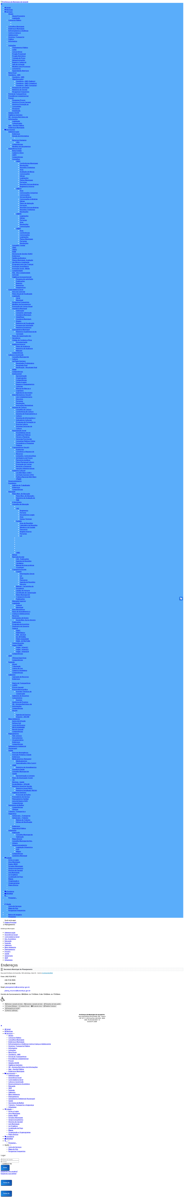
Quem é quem (21, 382)
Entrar (5, 1167)
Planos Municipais (26, 180)
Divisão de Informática (20, 136)
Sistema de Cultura (19, 407)
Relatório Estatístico (23, 327)
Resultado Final (21, 365)
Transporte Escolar (19, 569)
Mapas (18, 851)
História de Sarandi (15, 870)
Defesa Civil (16, 723)
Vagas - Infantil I (22, 647)
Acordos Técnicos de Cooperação (24, 692)
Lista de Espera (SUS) (20, 801)
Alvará (10, 14)
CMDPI (18, 228)
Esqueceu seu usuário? (9, 1171)
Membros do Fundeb (27, 527)
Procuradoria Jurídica (20, 689)
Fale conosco (17, 736)
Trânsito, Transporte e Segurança (21, 1105)
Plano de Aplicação (27, 203)
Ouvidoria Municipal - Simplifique (24, 316)
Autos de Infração (19, 721)
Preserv (7, 951)
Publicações (20, 281)
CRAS (14, 247)
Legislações (24, 178)
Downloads (16, 111)
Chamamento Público (20, 47)
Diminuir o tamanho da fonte (15, 1004)
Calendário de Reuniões (28, 525)
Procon (11, 98)
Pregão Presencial (19, 54)
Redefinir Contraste (50, 1006)
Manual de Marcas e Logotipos (23, 389)
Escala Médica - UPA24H (21, 784)
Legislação (16, 18)
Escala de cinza (37, 1006)
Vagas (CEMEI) (17, 645)
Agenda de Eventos (23, 715)
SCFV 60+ (15, 275)
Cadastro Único (18, 153)
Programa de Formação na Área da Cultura (25, 423)
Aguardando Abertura (20, 71)
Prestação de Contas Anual (22, 306)
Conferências (25, 233)
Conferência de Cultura (24, 412)
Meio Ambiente (14, 719)
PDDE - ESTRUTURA (23, 641)
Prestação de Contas (24, 464)
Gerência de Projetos (20, 702)
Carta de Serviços (14, 906)
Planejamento (13, 734)
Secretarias (10, 130)
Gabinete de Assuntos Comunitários (20, 697)
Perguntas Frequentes (20, 92)
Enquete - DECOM (22, 717)
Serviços (9, 12)
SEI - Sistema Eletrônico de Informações (23, 1067)
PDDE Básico (20, 633)
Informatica (12, 41)
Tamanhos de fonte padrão (52, 1004)
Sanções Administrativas (25, 468)
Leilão (14, 50)
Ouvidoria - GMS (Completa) (26, 83)
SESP (10, 656)
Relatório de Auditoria (24, 348)
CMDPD (18, 214)
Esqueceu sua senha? (8, 1174)
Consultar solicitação (24, 313)
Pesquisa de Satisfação (24, 325)
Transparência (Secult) (20, 447)
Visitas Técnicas (26, 519)
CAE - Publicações (22, 559)
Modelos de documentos (21, 146)
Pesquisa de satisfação (20, 87)
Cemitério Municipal (19, 856)
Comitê (18, 572)
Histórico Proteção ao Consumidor (20, 105)
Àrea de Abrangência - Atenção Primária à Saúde (21, 754)
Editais (22, 176)
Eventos (19, 700)
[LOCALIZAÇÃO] (47, 973)
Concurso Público (14, 20)
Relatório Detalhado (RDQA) (26, 790)
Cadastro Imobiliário (19, 670)
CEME (14, 765)
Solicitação (20, 311)
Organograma (21, 378)
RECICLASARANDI (18, 727)
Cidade (9, 858)
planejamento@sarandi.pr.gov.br (17, 987)
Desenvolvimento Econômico (15, 482)
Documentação (21, 342)
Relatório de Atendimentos (26, 767)
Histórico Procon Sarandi (21, 102)
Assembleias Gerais (23, 433)
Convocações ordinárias (29, 199)
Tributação (16, 666)
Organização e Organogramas (14, 882)
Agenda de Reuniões (23, 561)
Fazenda (11, 662)
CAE (17, 508)
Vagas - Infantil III (22, 651)
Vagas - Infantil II (22, 649)
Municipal (19, 300)
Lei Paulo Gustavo (19, 361)
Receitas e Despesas (23, 466)
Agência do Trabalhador (21, 485)
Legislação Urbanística (24, 847)
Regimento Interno (27, 186)
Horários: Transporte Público (19, 1046)
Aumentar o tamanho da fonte (34, 1004)
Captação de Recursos (20, 677)
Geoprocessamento (19, 845)
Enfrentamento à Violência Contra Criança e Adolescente (18, 33)
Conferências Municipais (29, 163)
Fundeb (19, 521)
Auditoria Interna (18, 344)
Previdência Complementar (18, 96)
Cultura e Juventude (15, 355)
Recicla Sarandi (17, 729)
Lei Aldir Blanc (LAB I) (23, 473)
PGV (17, 849)
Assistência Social (14, 149)
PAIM (14, 252)
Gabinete (11, 675)
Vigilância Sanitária (15, 115)
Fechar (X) (6, 1182)
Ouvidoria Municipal (19, 308)
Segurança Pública (19, 828)
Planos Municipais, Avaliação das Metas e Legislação (22, 261)
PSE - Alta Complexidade (21, 273)
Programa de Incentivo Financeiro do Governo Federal (20, 626)
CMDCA (18, 188)
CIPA (17, 142)
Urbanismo (12, 830)
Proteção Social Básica (20, 266)
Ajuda (8, 904)
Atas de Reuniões (26, 523)
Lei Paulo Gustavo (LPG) (25, 475)
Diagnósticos (21, 287)
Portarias (23, 182)
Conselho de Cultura (23, 409)
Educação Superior (19, 601)
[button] (92, 999)
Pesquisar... (12, 898)
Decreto (23, 584)
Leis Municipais (13, 872)
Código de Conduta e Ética (22, 340)
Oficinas (15, 809)
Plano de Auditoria (23, 346)
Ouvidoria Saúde (18, 769)
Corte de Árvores (18, 725)
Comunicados (17, 123)
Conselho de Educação (20, 504)
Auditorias (20, 449)
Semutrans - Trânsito (20, 818)
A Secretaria (16, 502)
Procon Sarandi (17, 687)
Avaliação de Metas (27, 172)
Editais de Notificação (24, 822)
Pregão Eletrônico (19, 56)
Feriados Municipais (15, 866)
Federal (19, 605)
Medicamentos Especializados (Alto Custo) (26, 762)
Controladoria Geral (15, 290)
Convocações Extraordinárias (25, 196)
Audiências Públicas (23, 435)
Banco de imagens (15, 915)
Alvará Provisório (18, 16)
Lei (21, 536)
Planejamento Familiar (20, 799)
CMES (18, 553)
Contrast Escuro (24, 1006)
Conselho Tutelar (18, 245)
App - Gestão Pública (16, 125)
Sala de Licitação (18, 64)
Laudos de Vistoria (23, 590)
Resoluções (24, 165)
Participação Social (19, 431)
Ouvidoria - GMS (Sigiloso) (25, 81)
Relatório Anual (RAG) (24, 788)
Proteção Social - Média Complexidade (21, 269)
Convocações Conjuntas (29, 193)
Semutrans (9, 956)
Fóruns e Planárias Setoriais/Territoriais (24, 438)
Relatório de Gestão (19, 90)
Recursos (15, 616)
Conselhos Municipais (16, 26)
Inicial (8, 8)
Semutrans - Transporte (21, 816)
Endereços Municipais (16, 29)
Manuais (19, 351)
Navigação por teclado (13, 1008)
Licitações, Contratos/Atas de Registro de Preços (26, 457)
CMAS (18, 161)
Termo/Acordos (18, 643)
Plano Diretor (17, 839)
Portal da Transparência (17, 94)
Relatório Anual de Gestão (22, 786)
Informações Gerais (27, 574)
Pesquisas (16, 109)
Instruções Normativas (24, 405)
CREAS (14, 250)
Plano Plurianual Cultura (25, 462)
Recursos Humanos (19, 140)
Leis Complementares (24, 397)
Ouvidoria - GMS (14, 75)
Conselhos (16, 159)
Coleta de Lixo (17, 668)
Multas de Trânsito (23, 820)
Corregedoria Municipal (21, 329)
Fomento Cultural (18, 471)
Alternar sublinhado (11, 1010)
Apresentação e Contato (25, 776)
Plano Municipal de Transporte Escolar (23, 596)
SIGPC (18, 630)
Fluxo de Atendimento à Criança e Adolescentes (21, 613)
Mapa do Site (13, 908)
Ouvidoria (10, 891)
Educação (11, 492)
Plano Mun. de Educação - (25, 496)
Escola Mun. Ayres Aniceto (26, 620)
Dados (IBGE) (13, 864)
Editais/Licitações (18, 60)
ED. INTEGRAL (21, 637)
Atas (21, 170)
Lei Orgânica (13, 875)
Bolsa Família (17, 151)
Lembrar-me (7, 1164)
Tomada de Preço (18, 58)
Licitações (12, 45)
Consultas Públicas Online (25, 441)
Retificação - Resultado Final (26, 367)
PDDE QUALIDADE (22, 639)
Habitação (16, 832)
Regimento (24, 510)
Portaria (23, 513)
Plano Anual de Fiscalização (22, 294)
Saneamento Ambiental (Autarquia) (21, 1099)
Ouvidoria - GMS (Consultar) (26, 85)
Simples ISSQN (13, 113)
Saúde (10, 750)
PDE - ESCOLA (21, 635)
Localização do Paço (15, 877)
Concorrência (17, 52)
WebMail (9, 894)
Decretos (19, 399)
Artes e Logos (13, 860)
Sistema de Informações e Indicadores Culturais (25, 419)
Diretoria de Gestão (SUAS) (22, 254)
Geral (18, 298)
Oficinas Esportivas (19, 658)
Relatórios (20, 285)
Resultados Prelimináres (25, 363)
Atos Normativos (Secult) (21, 395)
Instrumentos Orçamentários (17, 739)
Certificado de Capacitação (26, 593)
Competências (17, 144)
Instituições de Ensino (20, 618)
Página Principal (10, 922)
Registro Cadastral (19, 62)
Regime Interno (26, 532)
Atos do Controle (18, 292)
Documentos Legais (27, 515)
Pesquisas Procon (18, 100)
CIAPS (14, 155)
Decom (14, 710)
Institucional (17, 374)
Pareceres (24, 529)
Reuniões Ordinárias (27, 167)
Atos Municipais (14, 862)
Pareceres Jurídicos (23, 460)
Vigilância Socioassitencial (21, 277)
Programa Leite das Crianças (22, 264)
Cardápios (19, 563)
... (7, 896)
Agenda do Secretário (24, 393)
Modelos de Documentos (21, 304)
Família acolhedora (19, 258)
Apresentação (21, 376)
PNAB (14, 369)
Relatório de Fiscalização (25, 323)
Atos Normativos (18, 609)
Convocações (25, 174)
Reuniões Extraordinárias (29, 184)
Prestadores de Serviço (21, 797)
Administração (13, 132)
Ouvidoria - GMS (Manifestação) (18, 78)
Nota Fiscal (12, 73)
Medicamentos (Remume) (21, 759)
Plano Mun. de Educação (21, 494)
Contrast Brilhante (12, 1006)
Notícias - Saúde (18, 782)
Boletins (19, 283)
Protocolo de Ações (23, 795)
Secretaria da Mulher (16, 805)
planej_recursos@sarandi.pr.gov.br (17, 991)
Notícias (9, 10)
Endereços (16, 134)
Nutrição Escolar (18, 557)
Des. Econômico (10, 939)
